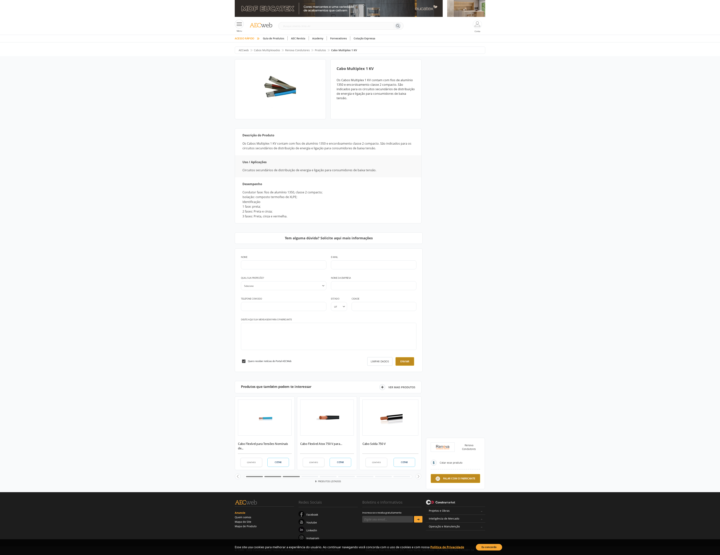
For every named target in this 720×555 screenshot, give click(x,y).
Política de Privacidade (447, 547)
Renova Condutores (297, 50)
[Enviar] (418, 519)
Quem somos (243, 517)
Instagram (312, 538)
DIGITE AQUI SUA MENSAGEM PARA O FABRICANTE (266, 319)
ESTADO (335, 298)
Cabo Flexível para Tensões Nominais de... (263, 446)
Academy (317, 38)
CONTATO (251, 462)
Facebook (312, 514)
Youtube (311, 522)
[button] (238, 476)
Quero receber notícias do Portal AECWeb (269, 361)
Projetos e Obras (439, 510)
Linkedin (311, 530)
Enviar (404, 361)
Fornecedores (338, 38)
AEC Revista (298, 38)
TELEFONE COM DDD (251, 298)
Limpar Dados (380, 361)
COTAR (278, 462)
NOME (244, 257)
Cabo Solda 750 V (374, 444)
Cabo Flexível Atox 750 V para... (321, 444)
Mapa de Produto (245, 526)
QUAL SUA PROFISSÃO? (252, 277)
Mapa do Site (243, 521)
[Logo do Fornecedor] (442, 447)
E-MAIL (334, 257)
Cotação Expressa (364, 38)
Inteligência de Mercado (444, 518)
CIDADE (355, 298)
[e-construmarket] (440, 502)
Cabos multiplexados (267, 50)
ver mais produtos (401, 387)
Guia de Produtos (273, 38)
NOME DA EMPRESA (341, 277)
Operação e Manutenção (444, 526)
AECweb (244, 50)
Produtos (320, 50)
